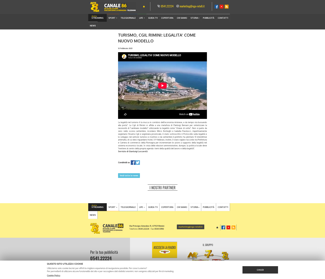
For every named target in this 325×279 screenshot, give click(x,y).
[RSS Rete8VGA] (227, 6)
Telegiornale (128, 18)
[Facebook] (133, 162)
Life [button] (141, 18)
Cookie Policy (53, 275)
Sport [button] (112, 18)
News (93, 25)
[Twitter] (137, 162)
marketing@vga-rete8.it (192, 6)
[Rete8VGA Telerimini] (113, 7)
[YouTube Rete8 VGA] (221, 6)
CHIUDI (260, 270)
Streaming (97, 18)
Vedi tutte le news (129, 175)
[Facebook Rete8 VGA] (216, 6)
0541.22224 (167, 6)
